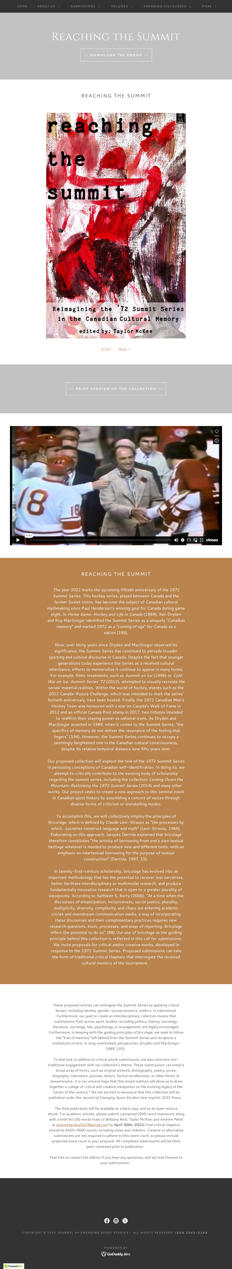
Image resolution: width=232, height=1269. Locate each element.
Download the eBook (116, 55)
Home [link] (22, 6)
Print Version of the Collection (116, 389)
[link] (106, 1220)
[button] (48, 6)
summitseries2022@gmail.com (82, 1124)
